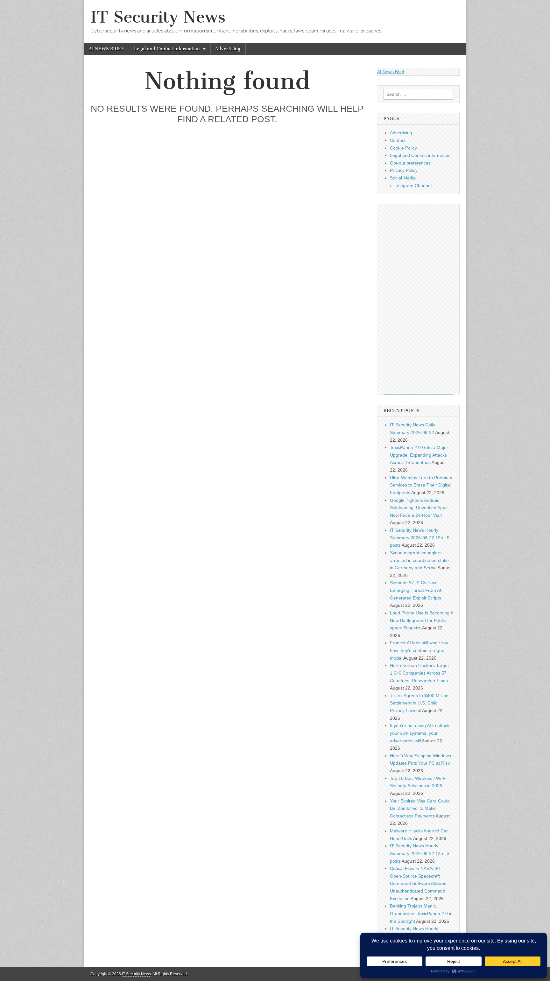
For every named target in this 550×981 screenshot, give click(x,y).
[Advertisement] (418, 299)
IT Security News (157, 17)
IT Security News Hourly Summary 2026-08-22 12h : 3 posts (419, 853)
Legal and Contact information (167, 49)
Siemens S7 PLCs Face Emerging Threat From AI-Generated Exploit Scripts (416, 590)
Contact (397, 140)
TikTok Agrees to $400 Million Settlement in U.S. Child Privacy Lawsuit (419, 703)
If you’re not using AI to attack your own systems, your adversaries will (419, 733)
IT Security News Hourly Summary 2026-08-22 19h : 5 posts (419, 538)
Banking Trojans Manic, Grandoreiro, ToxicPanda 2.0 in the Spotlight (421, 913)
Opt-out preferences (410, 162)
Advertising (227, 49)
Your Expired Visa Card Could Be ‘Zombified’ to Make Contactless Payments (420, 808)
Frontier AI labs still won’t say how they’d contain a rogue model (419, 650)
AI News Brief (390, 71)
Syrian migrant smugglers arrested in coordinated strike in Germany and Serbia (419, 560)
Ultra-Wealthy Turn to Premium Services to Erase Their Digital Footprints (421, 485)
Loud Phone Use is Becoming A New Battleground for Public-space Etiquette (421, 620)
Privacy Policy (404, 170)
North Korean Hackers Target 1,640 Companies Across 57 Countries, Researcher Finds (419, 673)
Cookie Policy (403, 148)
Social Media (403, 177)
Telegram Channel (413, 185)
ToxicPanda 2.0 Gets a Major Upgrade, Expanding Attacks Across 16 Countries (419, 455)
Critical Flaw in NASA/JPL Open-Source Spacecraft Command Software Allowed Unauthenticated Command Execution (418, 883)
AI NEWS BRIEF (106, 49)
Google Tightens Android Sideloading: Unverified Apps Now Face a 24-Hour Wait (419, 508)
